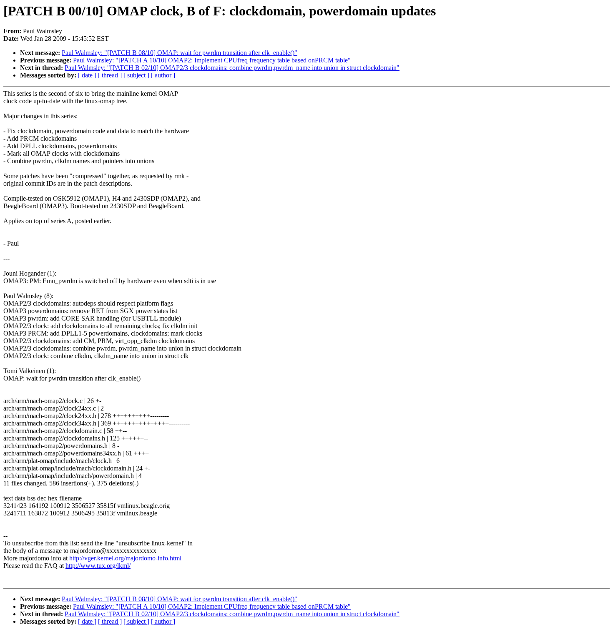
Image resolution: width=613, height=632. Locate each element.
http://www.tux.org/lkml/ (98, 565)
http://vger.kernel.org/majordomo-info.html (125, 558)
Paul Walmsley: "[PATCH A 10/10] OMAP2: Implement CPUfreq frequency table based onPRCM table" (212, 60)
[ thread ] (110, 75)
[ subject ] (136, 75)
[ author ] (163, 75)
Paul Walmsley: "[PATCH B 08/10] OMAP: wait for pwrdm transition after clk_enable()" (179, 52)
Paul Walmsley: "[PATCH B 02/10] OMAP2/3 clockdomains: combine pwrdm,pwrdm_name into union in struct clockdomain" (232, 67)
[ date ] (87, 75)
